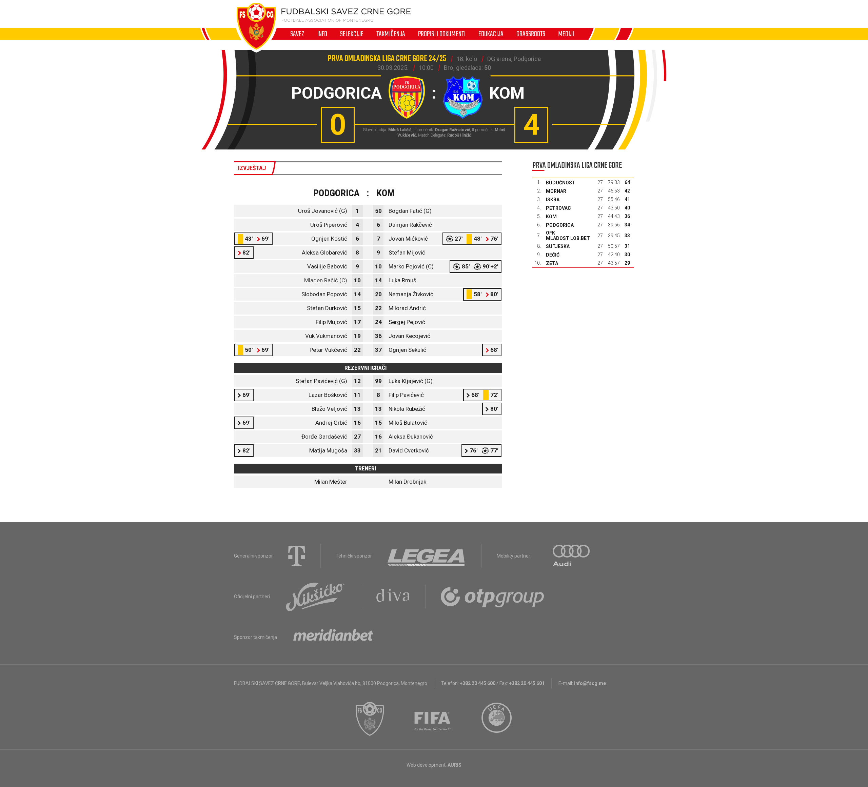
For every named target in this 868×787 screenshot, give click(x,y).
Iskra (552, 199)
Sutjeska (558, 246)
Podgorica (560, 225)
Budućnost (560, 182)
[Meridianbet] (333, 637)
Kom (551, 216)
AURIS (454, 765)
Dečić (552, 255)
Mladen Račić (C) (325, 280)
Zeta (552, 263)
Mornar (556, 191)
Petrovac (558, 208)
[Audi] (571, 556)
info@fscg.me (590, 683)
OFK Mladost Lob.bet (568, 235)
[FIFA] (433, 719)
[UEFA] (497, 719)
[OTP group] (492, 596)
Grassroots (530, 34)
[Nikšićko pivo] (315, 596)
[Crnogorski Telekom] (296, 556)
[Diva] (393, 596)
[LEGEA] (427, 556)
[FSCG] (370, 719)
